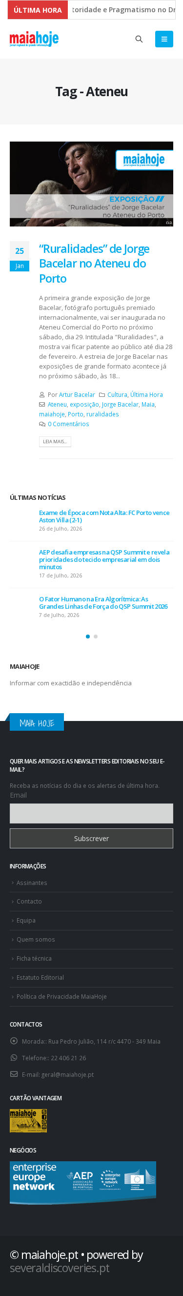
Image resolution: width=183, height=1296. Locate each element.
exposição (84, 404)
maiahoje (52, 414)
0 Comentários (68, 424)
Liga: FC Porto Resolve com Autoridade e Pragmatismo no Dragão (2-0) (95, 516)
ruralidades (102, 414)
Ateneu (57, 404)
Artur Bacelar (77, 394)
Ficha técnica (34, 958)
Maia (148, 404)
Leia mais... (55, 441)
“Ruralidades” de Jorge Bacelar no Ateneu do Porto (94, 263)
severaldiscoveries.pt (59, 1267)
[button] (88, 636)
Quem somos (36, 939)
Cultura (117, 394)
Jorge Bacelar (120, 404)
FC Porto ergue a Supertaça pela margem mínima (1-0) (97, 556)
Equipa (26, 920)
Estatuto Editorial (40, 977)
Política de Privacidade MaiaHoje (62, 996)
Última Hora (146, 394)
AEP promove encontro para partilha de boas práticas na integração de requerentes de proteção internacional (102, 599)
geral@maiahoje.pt (67, 1074)
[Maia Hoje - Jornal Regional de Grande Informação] (34, 39)
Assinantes (32, 882)
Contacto (29, 901)
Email (18, 795)
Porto (75, 414)
